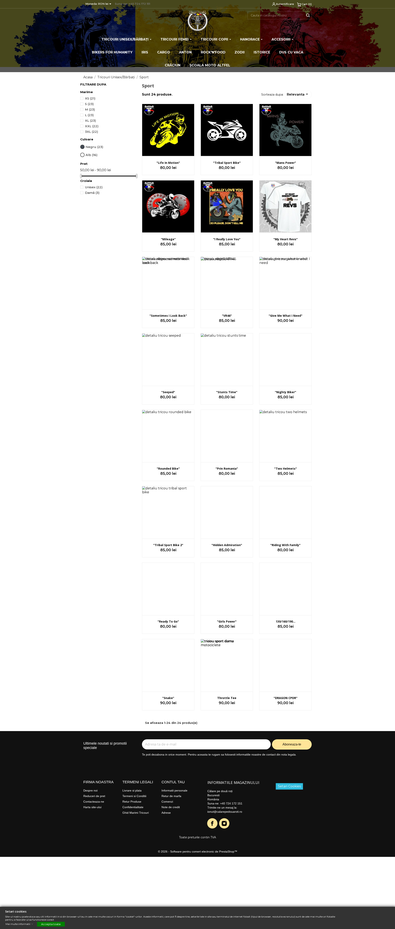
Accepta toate (51, 924)
